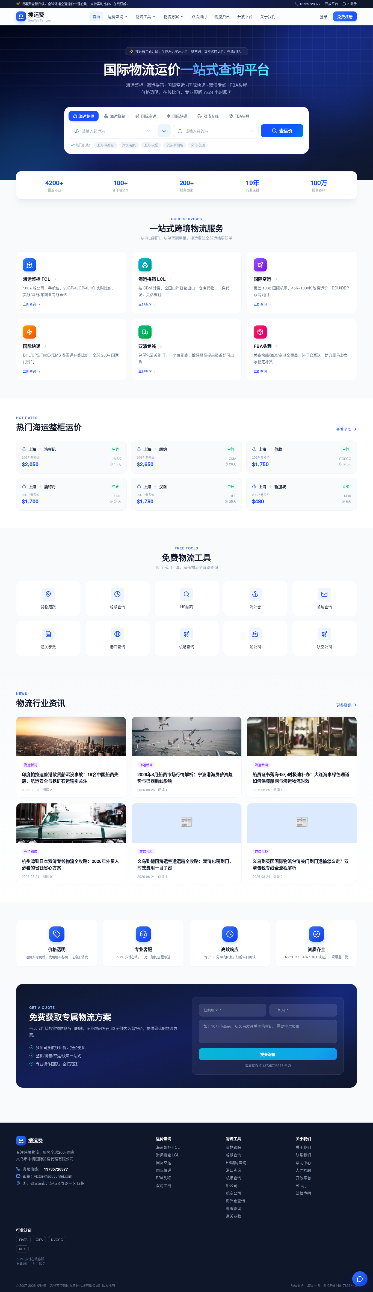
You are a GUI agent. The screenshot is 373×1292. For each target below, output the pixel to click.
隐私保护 (297, 1285)
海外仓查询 (235, 1200)
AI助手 (352, 4)
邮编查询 (233, 1208)
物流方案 (171, 16)
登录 (323, 16)
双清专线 (211, 116)
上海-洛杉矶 (105, 145)
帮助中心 (303, 1162)
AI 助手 (302, 1185)
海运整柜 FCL (168, 1147)
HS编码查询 (236, 1162)
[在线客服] (360, 1279)
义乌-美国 (198, 145)
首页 (96, 16)
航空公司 (233, 1193)
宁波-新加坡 (174, 145)
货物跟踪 (233, 1147)
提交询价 (268, 1054)
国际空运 (148, 116)
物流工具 (143, 16)
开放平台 (331, 4)
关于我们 (268, 16)
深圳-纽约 (129, 145)
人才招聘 (303, 1170)
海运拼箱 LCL (167, 1155)
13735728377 (310, 4)
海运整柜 (86, 116)
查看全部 (343, 429)
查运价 (285, 130)
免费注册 (345, 16)
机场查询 (233, 1177)
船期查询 (233, 1155)
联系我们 (303, 1155)
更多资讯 (343, 705)
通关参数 (233, 1216)
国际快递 (180, 116)
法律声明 (303, 1193)
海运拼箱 (117, 116)
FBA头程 (242, 116)
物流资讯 (222, 16)
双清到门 (199, 16)
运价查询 (115, 16)
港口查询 (233, 1170)
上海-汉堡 (151, 145)
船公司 (231, 1185)
